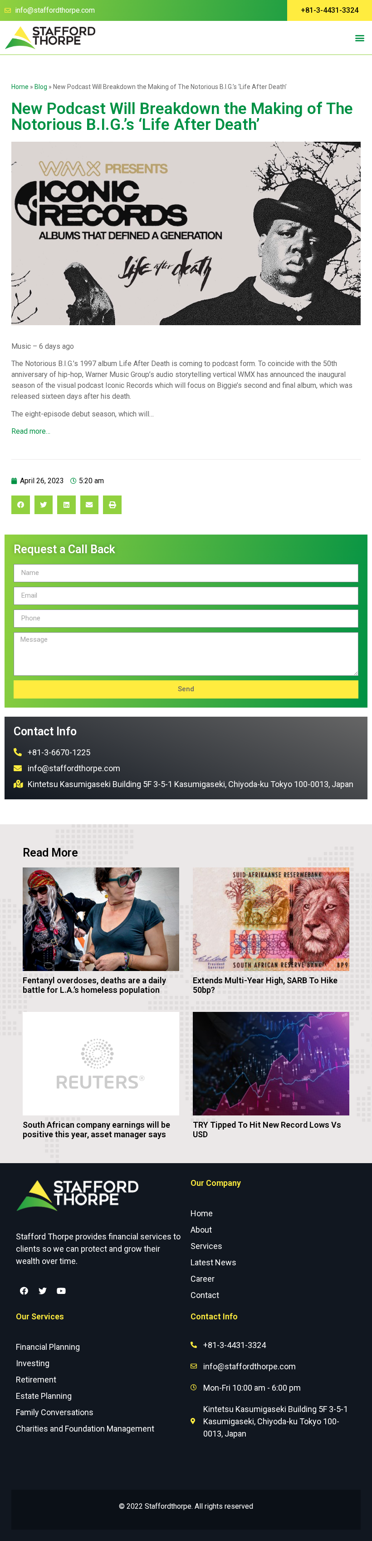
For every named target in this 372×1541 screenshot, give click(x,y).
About (201, 1229)
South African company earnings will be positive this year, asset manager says (96, 1130)
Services (206, 1246)
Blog (40, 86)
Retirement (36, 1379)
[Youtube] (61, 1291)
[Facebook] (24, 1291)
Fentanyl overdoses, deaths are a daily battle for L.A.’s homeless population (94, 985)
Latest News (213, 1262)
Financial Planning (48, 1347)
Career (203, 1278)
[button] (329, 10)
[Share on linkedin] (66, 504)
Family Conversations (54, 1412)
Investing (32, 1363)
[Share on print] (112, 504)
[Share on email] (89, 504)
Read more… (30, 431)
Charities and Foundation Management (85, 1428)
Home (20, 86)
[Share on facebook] (20, 504)
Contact (205, 1295)
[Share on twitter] (43, 504)
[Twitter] (42, 1291)
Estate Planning (44, 1396)
